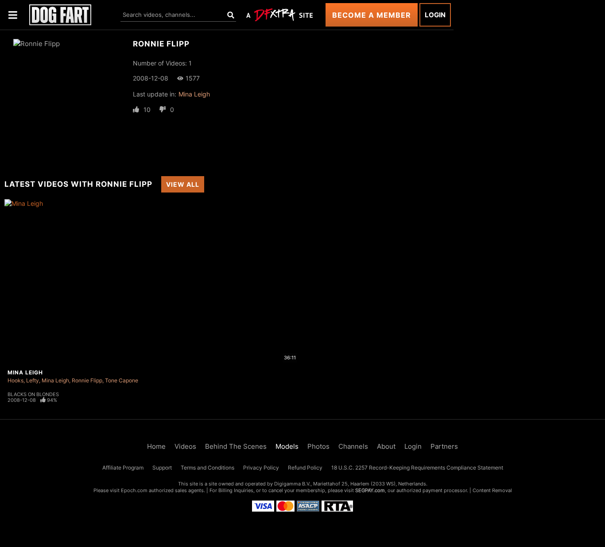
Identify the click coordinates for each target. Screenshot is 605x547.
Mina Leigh (194, 94)
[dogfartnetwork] (60, 14)
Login (435, 15)
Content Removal (492, 490)
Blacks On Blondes (33, 394)
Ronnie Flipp (87, 380)
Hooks (15, 380)
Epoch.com (134, 490)
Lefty (32, 380)
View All (182, 184)
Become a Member (371, 15)
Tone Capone (121, 380)
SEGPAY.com (370, 490)
